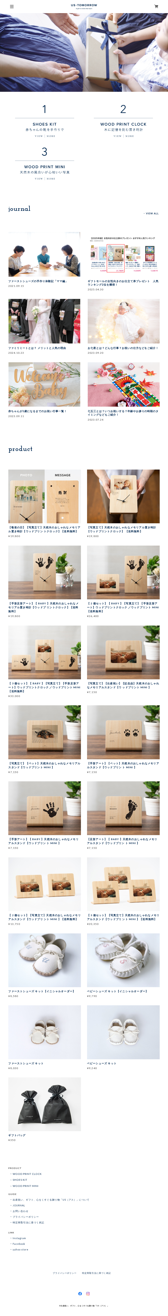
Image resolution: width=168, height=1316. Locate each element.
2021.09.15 (16, 286)
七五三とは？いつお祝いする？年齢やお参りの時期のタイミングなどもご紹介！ (123, 413)
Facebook (19, 1243)
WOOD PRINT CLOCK (27, 1174)
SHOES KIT (20, 1179)
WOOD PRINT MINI (25, 1186)
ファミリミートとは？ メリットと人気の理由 (37, 348)
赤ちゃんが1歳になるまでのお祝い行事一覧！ (37, 411)
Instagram (19, 1238)
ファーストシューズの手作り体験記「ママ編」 (38, 281)
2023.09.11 (16, 416)
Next (164, 52)
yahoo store (20, 1249)
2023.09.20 (95, 352)
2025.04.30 (95, 289)
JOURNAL (19, 1205)
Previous (3, 52)
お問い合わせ (20, 1211)
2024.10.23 (16, 352)
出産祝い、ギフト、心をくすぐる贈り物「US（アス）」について (51, 1199)
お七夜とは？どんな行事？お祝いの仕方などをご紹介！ (123, 348)
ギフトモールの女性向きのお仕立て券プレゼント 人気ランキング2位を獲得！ (123, 283)
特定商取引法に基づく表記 (28, 1222)
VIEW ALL (152, 213)
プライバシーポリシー (26, 1216)
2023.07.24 (95, 419)
